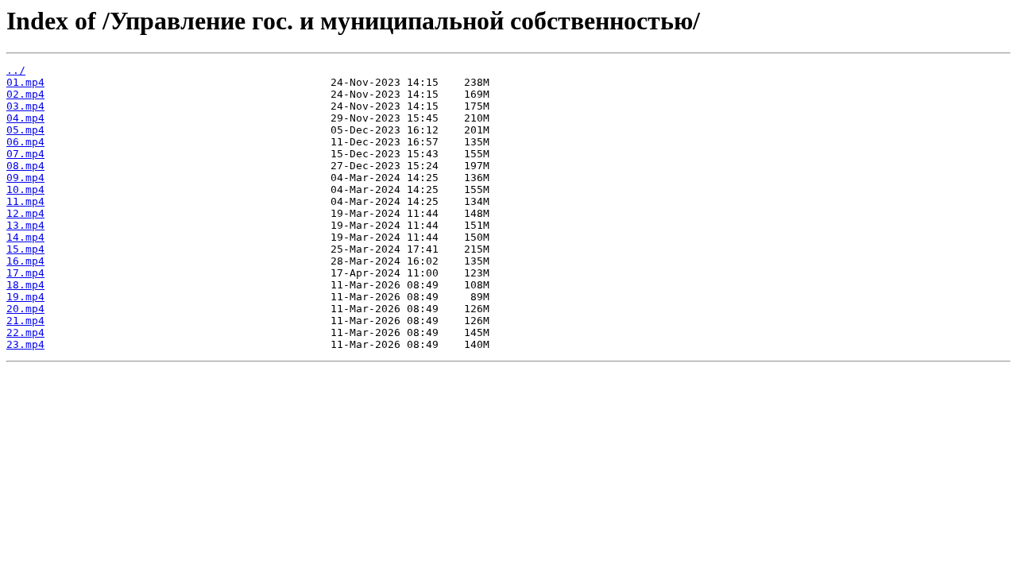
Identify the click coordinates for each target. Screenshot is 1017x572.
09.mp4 (25, 178)
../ (15, 70)
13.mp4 (25, 225)
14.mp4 (25, 237)
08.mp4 (25, 166)
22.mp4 (25, 332)
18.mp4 (25, 285)
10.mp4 (25, 189)
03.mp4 (25, 106)
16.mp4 (25, 261)
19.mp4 (25, 297)
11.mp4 (25, 201)
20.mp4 (25, 309)
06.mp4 (25, 142)
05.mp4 (25, 130)
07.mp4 (25, 154)
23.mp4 (25, 344)
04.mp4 (25, 118)
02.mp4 (25, 94)
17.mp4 (25, 273)
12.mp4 (25, 213)
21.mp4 (25, 321)
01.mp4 (25, 82)
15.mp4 (25, 249)
